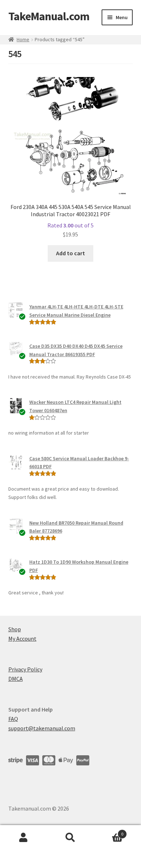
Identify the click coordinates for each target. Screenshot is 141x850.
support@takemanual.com (41, 728)
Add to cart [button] (70, 253)
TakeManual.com (48, 16)
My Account (22, 638)
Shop (14, 629)
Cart (108, 831)
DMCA (15, 678)
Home (23, 39)
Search (70, 837)
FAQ (13, 718)
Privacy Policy (25, 669)
